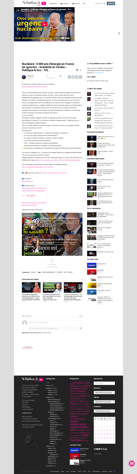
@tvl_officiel (31, 195)
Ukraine (77, 435)
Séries (49, 412)
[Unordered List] (43, 328)
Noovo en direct (101, 264)
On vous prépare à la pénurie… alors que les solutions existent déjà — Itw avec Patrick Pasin (78, 239)
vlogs (85, 435)
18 (101, 434)
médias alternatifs (78, 414)
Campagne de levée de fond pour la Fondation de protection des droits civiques (106, 237)
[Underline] (35, 328)
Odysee (74, 427)
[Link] (51, 328)
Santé (49, 461)
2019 (71, 383)
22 (114, 434)
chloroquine (82, 394)
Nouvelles (73, 471)
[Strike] (38, 328)
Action (52, 420)
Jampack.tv (53, 416)
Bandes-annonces (53, 399)
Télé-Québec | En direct (103, 290)
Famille (52, 429)
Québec (50, 394)
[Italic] (33, 328)
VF (81, 435)
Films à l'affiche (52, 402)
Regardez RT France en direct (105, 277)
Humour (50, 450)
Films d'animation (55, 433)
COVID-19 (84, 395)
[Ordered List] (41, 328)
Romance (53, 437)
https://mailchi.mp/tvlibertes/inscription (34, 87)
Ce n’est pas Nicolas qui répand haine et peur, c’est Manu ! (105, 164)
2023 (65, 272)
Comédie (52, 422)
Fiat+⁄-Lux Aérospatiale (35, 471)
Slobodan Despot (74, 432)
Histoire (50, 448)
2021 (81, 382)
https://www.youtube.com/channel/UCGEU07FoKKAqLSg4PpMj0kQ (57, 160)
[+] (56, 328)
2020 (75, 382)
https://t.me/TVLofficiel (29, 205)
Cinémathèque (96, 471)
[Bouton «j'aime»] (77, 70)
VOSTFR (73, 438)
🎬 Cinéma (75, 3)
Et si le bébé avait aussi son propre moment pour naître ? (105, 202)
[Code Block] (48, 328)
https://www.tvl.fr (27, 181)
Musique (50, 452)
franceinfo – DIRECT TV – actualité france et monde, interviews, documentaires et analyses (105, 299)
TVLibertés (30, 76)
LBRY (82, 411)
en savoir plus (46, 333)
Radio (49, 459)
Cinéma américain (55, 404)
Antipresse (73, 391)
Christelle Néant (74, 396)
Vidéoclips (53, 454)
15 (114, 430)
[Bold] (30, 328)
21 (110, 434)
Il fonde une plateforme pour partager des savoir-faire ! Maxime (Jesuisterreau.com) (52, 296)
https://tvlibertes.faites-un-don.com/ (55, 173)
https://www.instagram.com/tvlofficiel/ (34, 203)
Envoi (112, 3)
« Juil (95, 445)
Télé (89, 471)
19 (104, 434)
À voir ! (48, 385)
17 (98, 434)
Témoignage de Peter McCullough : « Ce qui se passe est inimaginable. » (105, 214)
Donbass (86, 401)
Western (52, 443)
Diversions (53, 3)
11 (101, 430)
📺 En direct (64, 3)
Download (104, 471)
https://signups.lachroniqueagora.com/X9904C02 (37, 167)
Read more (54, 225)
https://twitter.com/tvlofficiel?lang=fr (34, 191)
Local (67, 471)
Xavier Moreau (80, 438)
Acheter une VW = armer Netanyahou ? (103, 187)
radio (72, 429)
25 (101, 438)
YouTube (59, 272)
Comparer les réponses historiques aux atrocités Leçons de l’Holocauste (106, 144)
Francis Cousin (82, 404)
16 (95, 434)
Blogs (62, 471)
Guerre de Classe (79, 406)
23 (95, 438)
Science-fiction (54, 439)
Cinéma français (54, 406)
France (33, 272)
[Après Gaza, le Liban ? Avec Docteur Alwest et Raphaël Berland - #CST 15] (32, 230)
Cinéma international (56, 408)
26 (104, 438)
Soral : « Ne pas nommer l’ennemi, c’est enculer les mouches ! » (104, 245)
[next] (82, 279)
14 (110, 430)
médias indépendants (49, 272)
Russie (77, 430)
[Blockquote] (46, 328)
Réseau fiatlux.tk (54, 471)
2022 (87, 382)
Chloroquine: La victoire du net (105, 252)
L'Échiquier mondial (75, 411)
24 (98, 438)
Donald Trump (76, 401)
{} (53, 328)
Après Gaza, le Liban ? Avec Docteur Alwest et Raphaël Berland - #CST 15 (70, 218)
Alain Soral (80, 386)
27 (107, 438)
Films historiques (55, 435)
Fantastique (53, 431)
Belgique (81, 391)
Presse (79, 471)
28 (110, 438)
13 (107, 430)
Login (80, 316)
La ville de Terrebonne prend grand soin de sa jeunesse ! (104, 222)
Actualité (48, 388)
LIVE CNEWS (100, 270)
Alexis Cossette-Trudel (80, 387)
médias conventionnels (77, 417)
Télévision (51, 463)
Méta (110, 471)
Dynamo (52, 414)
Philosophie (51, 457)
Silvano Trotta (85, 430)
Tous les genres (52, 418)
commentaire (98, 73)
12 (104, 430)
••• (46, 383)
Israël (85, 406)
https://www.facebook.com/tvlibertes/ (34, 188)
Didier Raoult (75, 398)
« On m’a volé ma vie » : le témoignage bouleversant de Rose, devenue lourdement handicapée (73, 296)
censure (73, 393)
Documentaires (54, 424)
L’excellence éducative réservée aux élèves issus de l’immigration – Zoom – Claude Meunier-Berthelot (31, 296)
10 (98, 430)
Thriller (52, 441)
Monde (50, 392)
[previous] (80, 279)
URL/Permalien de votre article (32, 334)
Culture (48, 446)
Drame (52, 427)
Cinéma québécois (55, 410)
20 (107, 434)
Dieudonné (83, 399)
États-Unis (85, 441)
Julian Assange (85, 409)
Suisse (82, 432)
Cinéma (48, 397)
